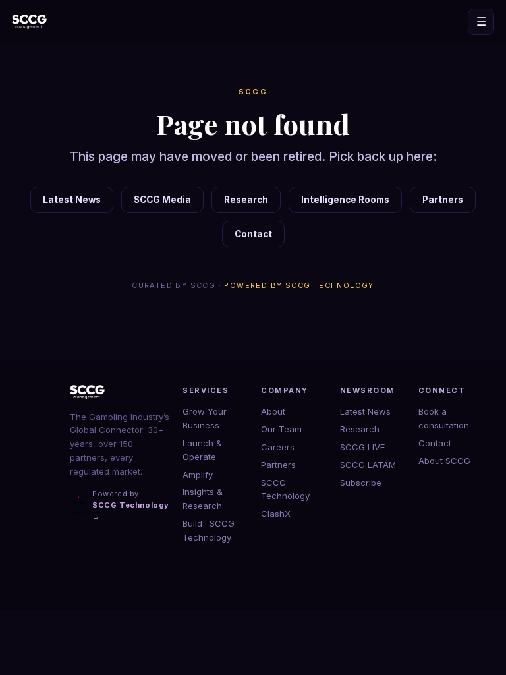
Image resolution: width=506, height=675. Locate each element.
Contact (253, 234)
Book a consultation (443, 418)
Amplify (198, 474)
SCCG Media (162, 199)
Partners (442, 199)
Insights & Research (203, 498)
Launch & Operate (202, 450)
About (273, 411)
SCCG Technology (285, 489)
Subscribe (360, 482)
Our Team (281, 429)
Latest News (72, 199)
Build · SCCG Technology (209, 530)
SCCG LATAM (368, 464)
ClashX (276, 513)
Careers (278, 447)
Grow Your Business (205, 418)
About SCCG (444, 460)
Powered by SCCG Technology (299, 285)
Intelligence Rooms (345, 199)
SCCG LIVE (362, 447)
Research (246, 199)
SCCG (253, 91)
